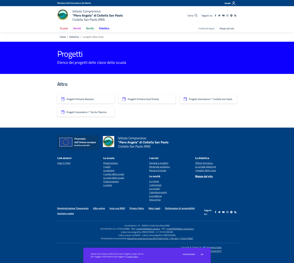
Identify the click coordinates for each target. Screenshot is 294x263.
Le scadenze (155, 196)
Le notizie (154, 181)
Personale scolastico (159, 167)
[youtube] (223, 15)
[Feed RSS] (235, 15)
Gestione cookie (65, 213)
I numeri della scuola (113, 174)
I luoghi (107, 167)
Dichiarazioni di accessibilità (180, 208)
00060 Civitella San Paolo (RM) (156, 225)
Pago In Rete (63, 163)
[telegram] (231, 15)
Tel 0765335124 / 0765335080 (115, 228)
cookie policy (132, 256)
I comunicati (155, 185)
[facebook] (215, 15)
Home (63, 37)
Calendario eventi (158, 192)
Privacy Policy (137, 208)
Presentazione (110, 163)
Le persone (108, 170)
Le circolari (154, 188)
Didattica (74, 37)
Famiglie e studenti (158, 163)
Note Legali (154, 208)
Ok (202, 254)
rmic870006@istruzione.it (148, 228)
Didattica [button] (104, 28)
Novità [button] (90, 28)
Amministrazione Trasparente (73, 208)
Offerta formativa (204, 163)
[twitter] (219, 15)
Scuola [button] (64, 28)
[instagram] (227, 15)
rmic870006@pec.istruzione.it (180, 228)
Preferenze (189, 254)
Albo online (155, 200)
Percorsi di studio (157, 170)
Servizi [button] (77, 28)
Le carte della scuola (113, 178)
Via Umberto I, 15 (132, 225)
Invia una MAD (117, 208)
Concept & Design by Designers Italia (201, 247)
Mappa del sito (227, 28)
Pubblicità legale (206, 28)
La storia (107, 185)
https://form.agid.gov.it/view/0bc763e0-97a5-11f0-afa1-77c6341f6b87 (160, 238)
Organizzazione (111, 181)
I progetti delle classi (205, 170)
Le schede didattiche (205, 167)
